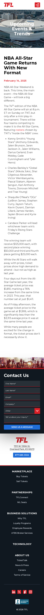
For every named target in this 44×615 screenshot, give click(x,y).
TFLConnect (22, 497)
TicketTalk (22, 560)
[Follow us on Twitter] (19, 592)
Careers (22, 570)
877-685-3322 (22, 455)
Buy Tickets (22, 476)
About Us (22, 555)
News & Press (22, 565)
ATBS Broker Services (22, 533)
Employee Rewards (22, 528)
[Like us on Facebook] (25, 592)
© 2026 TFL (22, 609)
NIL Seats (22, 502)
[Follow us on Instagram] (30, 592)
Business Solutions (22, 513)
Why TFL (22, 518)
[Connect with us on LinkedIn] (13, 592)
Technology (22, 544)
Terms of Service (22, 575)
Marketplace (22, 471)
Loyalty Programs (22, 523)
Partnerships (22, 492)
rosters (20, 129)
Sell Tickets (22, 481)
